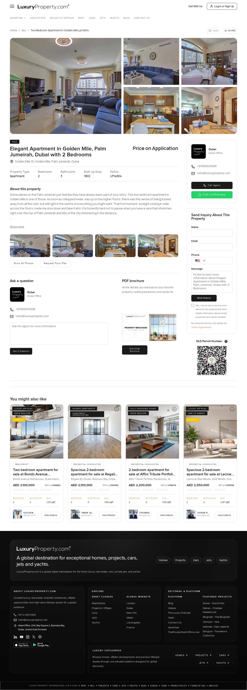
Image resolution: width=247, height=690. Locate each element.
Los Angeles (133, 622)
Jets (102, 18)
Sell (92, 686)
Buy (24, 30)
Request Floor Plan (55, 263)
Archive (213, 686)
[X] (33, 637)
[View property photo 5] (209, 110)
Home (13, 30)
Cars (92, 18)
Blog (126, 18)
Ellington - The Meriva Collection (215, 633)
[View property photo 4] (151, 110)
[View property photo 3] (209, 61)
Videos (172, 608)
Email (194, 241)
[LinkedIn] (15, 637)
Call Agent (214, 185)
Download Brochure (134, 349)
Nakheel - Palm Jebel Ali (216, 626)
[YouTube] (21, 637)
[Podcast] (40, 637)
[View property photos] (65, 86)
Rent (81, 18)
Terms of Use (197, 686)
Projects (180, 560)
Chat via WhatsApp (214, 194)
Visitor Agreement (201, 327)
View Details (50, 515)
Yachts (114, 18)
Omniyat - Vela (211, 621)
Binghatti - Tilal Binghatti (216, 617)
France (131, 627)
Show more (17, 227)
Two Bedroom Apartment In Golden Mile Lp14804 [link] (59, 30)
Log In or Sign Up (224, 6)
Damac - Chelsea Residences (212, 610)
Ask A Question (21, 351)
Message (197, 268)
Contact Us (142, 18)
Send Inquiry (204, 298)
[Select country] (197, 260)
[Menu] (12, 6)
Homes (163, 560)
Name (194, 227)
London (131, 603)
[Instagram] (27, 637)
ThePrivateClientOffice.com (183, 632)
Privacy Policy (179, 686)
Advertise (16, 18)
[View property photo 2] (151, 61)
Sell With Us (195, 6)
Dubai (130, 608)
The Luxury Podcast (179, 612)
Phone (195, 255)
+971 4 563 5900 (27, 614)
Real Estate (38, 18)
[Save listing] (58, 409)
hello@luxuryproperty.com (32, 620)
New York (132, 612)
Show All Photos (24, 263)
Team (171, 617)
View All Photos (221, 127)
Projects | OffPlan (62, 18)
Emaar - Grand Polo (213, 603)
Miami (130, 617)
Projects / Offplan (102, 608)
